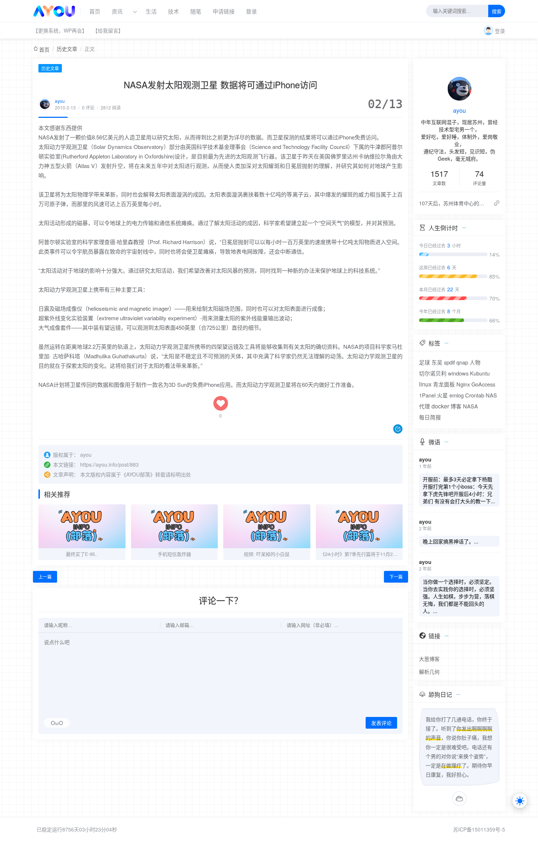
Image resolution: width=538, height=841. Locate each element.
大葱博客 (429, 658)
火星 (442, 395)
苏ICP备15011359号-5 (479, 829)
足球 (424, 362)
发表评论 (381, 723)
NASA (470, 406)
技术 (173, 11)
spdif (449, 362)
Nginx (463, 384)
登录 (251, 11)
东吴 (436, 362)
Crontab (474, 395)
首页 (94, 11)
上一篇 (45, 576)
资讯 (117, 11)
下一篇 (396, 576)
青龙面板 (444, 384)
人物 (475, 362)
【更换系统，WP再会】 (60, 30)
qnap (462, 362)
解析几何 (429, 671)
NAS (491, 395)
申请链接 (224, 11)
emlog (456, 395)
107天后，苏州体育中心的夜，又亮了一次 (453, 203)
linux (425, 384)
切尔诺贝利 (433, 373)
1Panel (427, 395)
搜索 (496, 11)
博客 (456, 406)
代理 (424, 406)
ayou (60, 101)
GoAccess (483, 384)
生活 (151, 11)
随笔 (195, 11)
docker (440, 406)
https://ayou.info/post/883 (109, 464)
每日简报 (430, 417)
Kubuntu (480, 373)
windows (458, 373)
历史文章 (67, 48)
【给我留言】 (108, 30)
